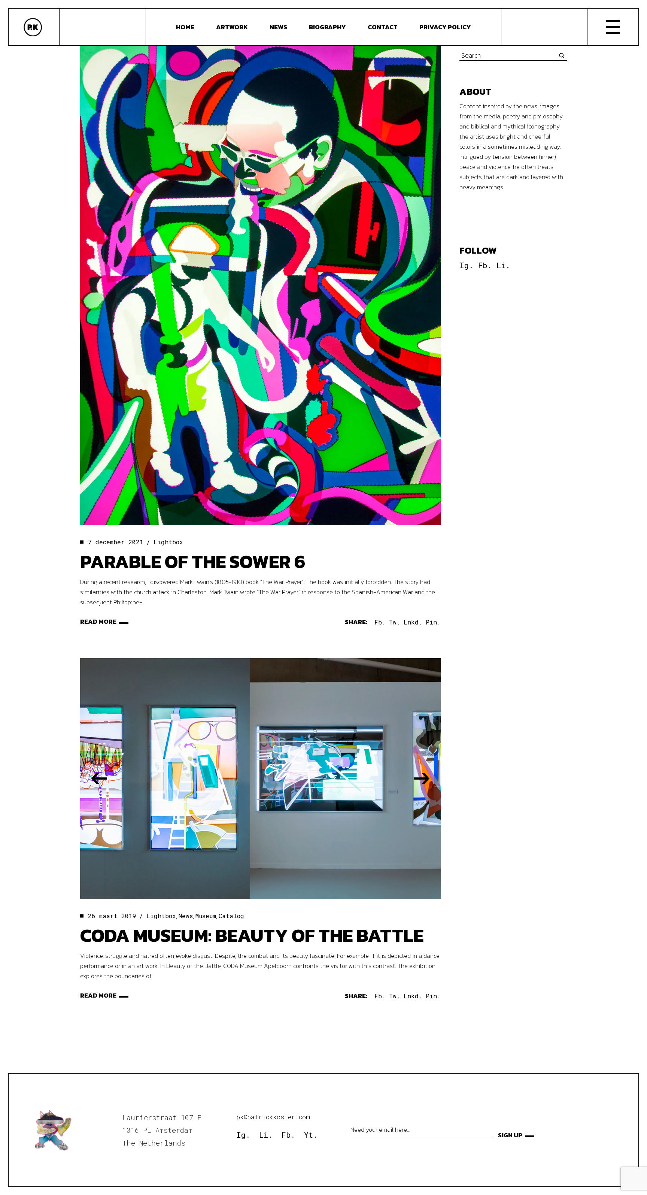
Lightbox (168, 542)
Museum (205, 916)
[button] (99, 778)
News (186, 916)
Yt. (311, 1134)
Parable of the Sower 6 (192, 561)
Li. (503, 265)
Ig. (466, 265)
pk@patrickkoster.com (273, 1117)
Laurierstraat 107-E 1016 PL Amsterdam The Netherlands (161, 1130)
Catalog (231, 916)
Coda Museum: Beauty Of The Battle (251, 935)
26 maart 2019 (112, 916)
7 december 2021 (115, 542)
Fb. (485, 265)
